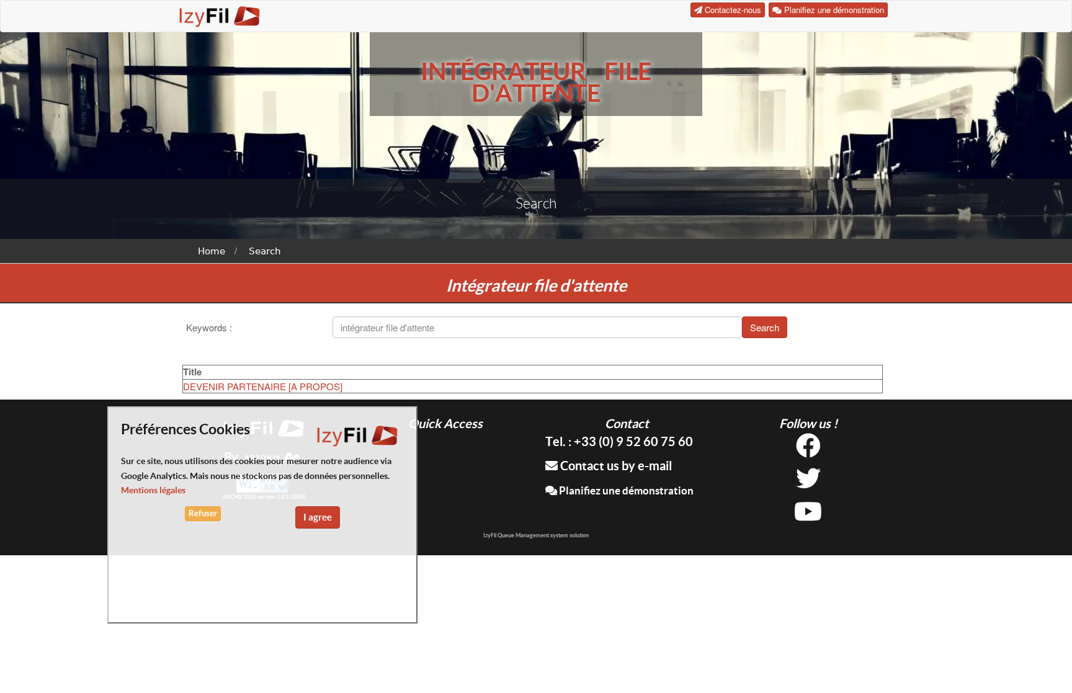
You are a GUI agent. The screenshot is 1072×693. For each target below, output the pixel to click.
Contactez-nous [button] (731, 10)
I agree (317, 517)
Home (211, 251)
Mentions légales (153, 490)
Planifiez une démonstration (625, 490)
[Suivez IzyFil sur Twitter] (808, 483)
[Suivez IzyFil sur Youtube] (808, 516)
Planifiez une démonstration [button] (833, 10)
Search (265, 251)
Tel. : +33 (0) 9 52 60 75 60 (619, 441)
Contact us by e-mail (615, 465)
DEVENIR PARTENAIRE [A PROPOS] (262, 386)
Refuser (203, 513)
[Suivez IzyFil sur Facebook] (808, 450)
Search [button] (764, 327)
